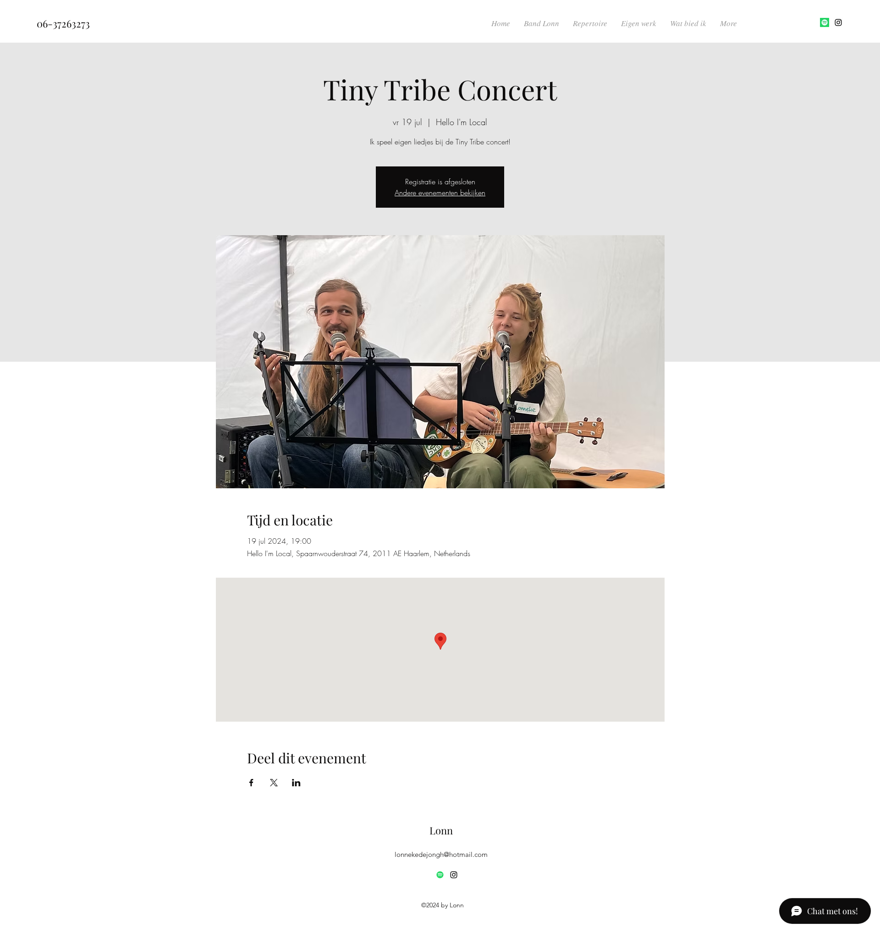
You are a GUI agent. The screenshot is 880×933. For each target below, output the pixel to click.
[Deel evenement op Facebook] (251, 782)
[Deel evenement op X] (274, 782)
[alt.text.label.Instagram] (838, 22)
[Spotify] (824, 22)
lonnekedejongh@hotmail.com (441, 854)
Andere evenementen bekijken (440, 193)
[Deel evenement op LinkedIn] (296, 782)
